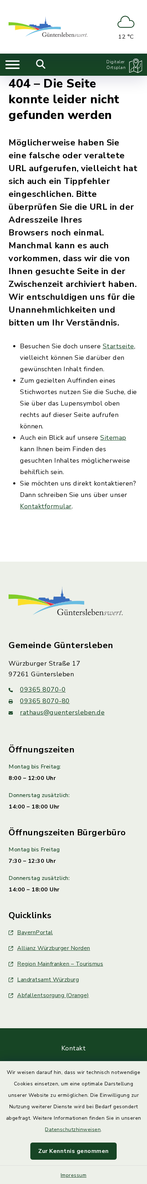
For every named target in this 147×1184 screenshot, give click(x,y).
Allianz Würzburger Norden (53, 948)
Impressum (74, 1175)
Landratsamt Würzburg (48, 980)
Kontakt (73, 1048)
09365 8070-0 (43, 689)
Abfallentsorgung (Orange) (53, 995)
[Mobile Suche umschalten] (41, 65)
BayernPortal (35, 932)
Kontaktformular (46, 506)
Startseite (118, 346)
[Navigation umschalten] (12, 64)
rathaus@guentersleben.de (62, 712)
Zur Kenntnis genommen (73, 1151)
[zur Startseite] (48, 27)
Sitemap (113, 437)
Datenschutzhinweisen (73, 1129)
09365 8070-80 (45, 701)
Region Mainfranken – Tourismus (60, 964)
